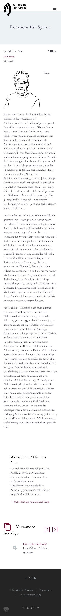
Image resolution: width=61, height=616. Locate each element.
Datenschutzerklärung (30, 594)
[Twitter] (30, 578)
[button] (6, 610)
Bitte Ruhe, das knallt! (35, 544)
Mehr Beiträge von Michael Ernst (31, 501)
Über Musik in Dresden (21, 590)
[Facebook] (26, 578)
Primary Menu (54, 9)
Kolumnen (9, 56)
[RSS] (35, 578)
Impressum (45, 590)
